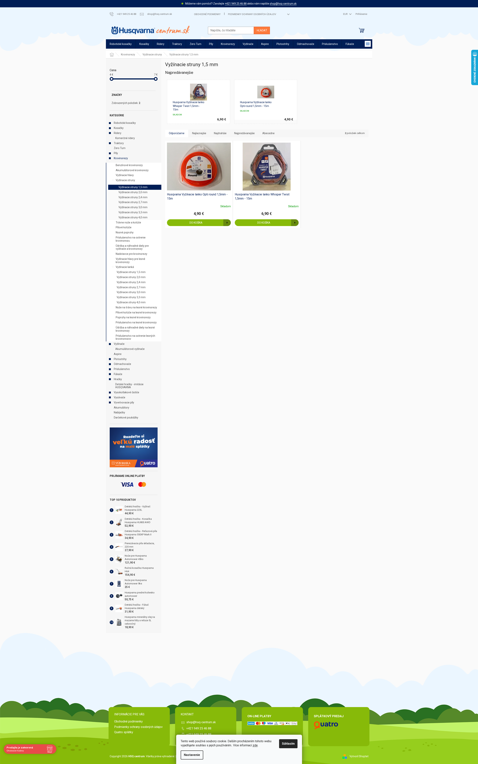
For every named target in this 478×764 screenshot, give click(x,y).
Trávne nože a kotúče (128, 222)
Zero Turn (119, 148)
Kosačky (119, 127)
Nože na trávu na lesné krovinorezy (136, 307)
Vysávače (119, 397)
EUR (345, 14)
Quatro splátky (123, 732)
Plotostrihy (120, 359)
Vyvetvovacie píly (124, 402)
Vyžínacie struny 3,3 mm (133, 212)
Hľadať (262, 30)
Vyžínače (119, 343)
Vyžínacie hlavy (125, 175)
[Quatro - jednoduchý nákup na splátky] (134, 447)
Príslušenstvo (122, 369)
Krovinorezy (121, 158)
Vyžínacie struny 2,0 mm (133, 192)
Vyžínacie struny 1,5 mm (133, 187)
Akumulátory (121, 407)
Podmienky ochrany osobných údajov (252, 14)
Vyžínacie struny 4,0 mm (133, 217)
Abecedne (268, 133)
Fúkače (118, 374)
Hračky (118, 379)
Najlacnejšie (199, 133)
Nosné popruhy (125, 232)
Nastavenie (192, 755)
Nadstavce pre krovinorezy (131, 253)
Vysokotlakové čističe (126, 392)
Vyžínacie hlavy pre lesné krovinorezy (130, 260)
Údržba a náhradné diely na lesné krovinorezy (135, 329)
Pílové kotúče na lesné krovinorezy (136, 312)
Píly (116, 153)
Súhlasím (288, 743)
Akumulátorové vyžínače (130, 348)
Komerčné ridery (125, 138)
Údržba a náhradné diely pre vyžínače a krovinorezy (132, 247)
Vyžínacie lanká (125, 267)
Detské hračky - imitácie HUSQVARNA (129, 386)
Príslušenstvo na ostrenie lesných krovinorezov (135, 337)
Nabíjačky (119, 412)
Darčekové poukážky (126, 417)
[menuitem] (120, 44)
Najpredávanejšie (244, 133)
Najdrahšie (220, 133)
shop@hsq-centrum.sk (283, 3)
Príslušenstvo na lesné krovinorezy (136, 322)
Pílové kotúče (123, 227)
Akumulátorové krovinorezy (132, 170)
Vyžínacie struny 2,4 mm (133, 197)
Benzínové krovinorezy (129, 165)
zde (255, 745)
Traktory (119, 143)
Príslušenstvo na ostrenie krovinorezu (131, 239)
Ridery (117, 133)
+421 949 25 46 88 (236, 3)
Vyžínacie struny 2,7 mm (133, 202)
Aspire (118, 354)
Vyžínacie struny (125, 180)
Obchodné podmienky (207, 14)
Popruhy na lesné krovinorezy (133, 317)
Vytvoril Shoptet (359, 756)
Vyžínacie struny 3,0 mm (133, 207)
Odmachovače (122, 363)
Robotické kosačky (125, 122)
